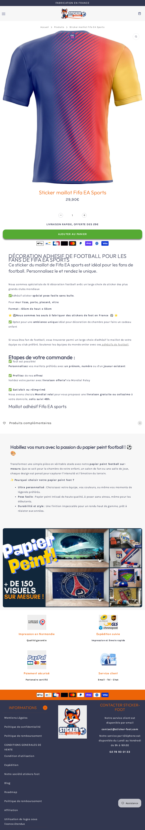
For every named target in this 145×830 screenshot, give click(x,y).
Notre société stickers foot (22, 774)
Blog (7, 783)
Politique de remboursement (23, 735)
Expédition (11, 765)
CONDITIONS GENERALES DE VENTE (22, 747)
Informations (23, 707)
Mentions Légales (16, 717)
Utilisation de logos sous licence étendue (20, 821)
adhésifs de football (115, 344)
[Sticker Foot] (72, 13)
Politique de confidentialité (22, 726)
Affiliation (11, 810)
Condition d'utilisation (19, 756)
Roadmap (10, 792)
